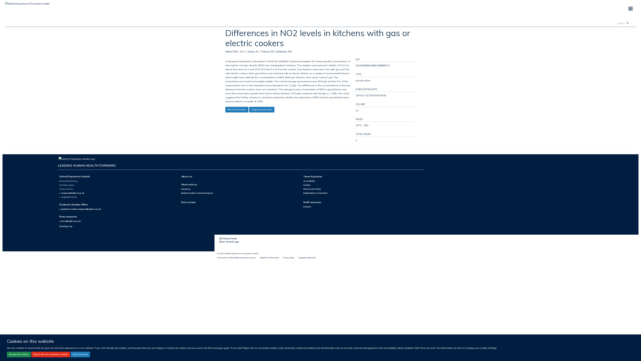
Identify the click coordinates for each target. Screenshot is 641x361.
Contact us (65, 226)
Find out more (80, 354)
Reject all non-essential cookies (51, 354)
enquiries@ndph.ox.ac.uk (72, 193)
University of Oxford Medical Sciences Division (236, 258)
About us (186, 176)
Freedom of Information (269, 258)
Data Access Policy (312, 189)
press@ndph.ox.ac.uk (71, 221)
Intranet (307, 207)
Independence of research (315, 193)
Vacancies (186, 189)
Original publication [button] (261, 109)
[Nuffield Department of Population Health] (27, 2)
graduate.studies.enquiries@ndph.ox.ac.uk (81, 209)
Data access (188, 202)
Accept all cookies (19, 354)
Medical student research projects (197, 193)
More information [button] (237, 109)
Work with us (189, 184)
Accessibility (309, 181)
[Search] (627, 23)
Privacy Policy (288, 258)
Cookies (306, 185)
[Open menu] (630, 8)
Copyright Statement (307, 258)
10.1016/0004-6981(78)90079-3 (373, 65)
